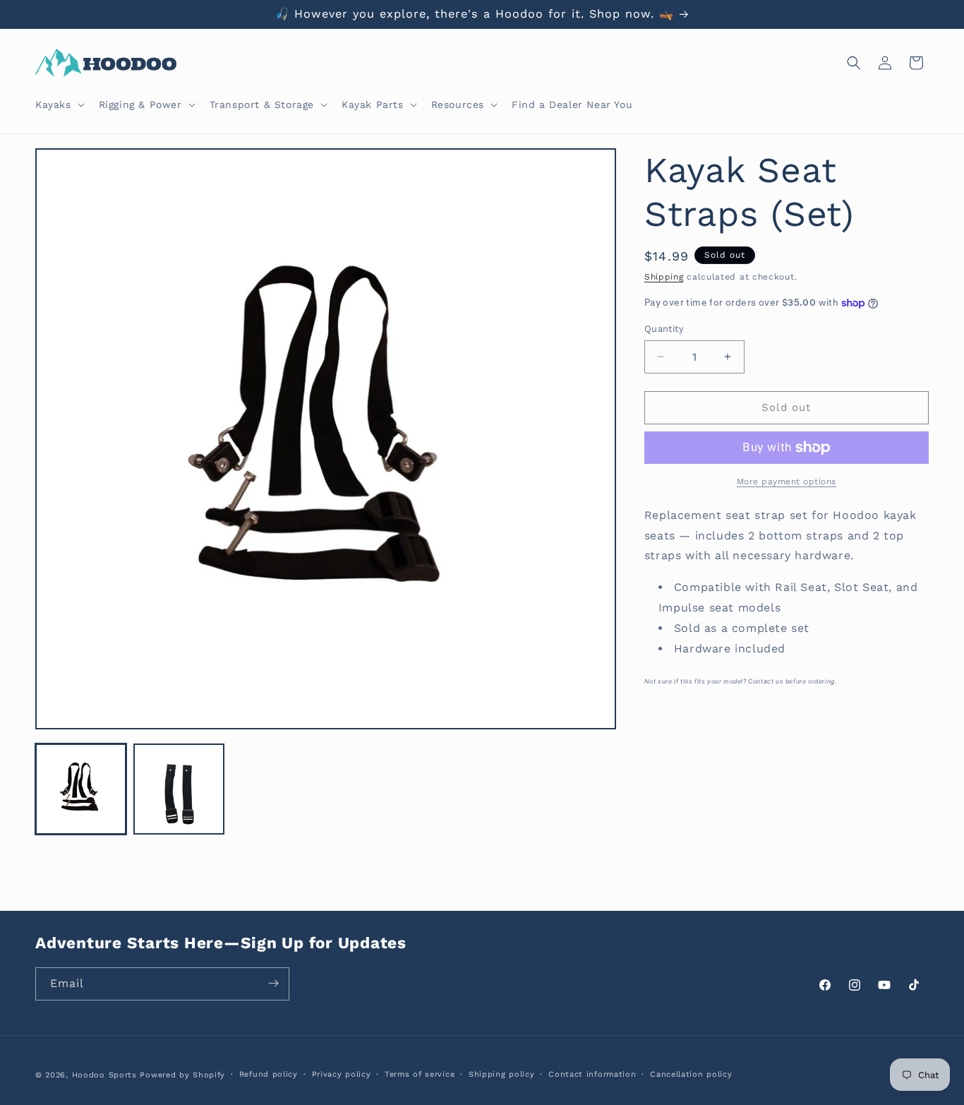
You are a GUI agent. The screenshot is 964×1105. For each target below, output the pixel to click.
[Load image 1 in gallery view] (80, 789)
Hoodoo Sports (104, 1075)
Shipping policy (502, 1074)
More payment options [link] (786, 481)
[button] (58, 104)
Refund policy (268, 1074)
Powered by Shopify (182, 1075)
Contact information (592, 1074)
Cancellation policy (691, 1074)
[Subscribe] (273, 983)
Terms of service (419, 1074)
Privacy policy (341, 1074)
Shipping (664, 277)
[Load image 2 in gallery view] (178, 789)
